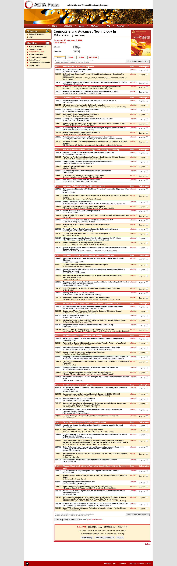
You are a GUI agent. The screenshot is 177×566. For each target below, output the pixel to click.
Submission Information (38, 57)
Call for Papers (34, 65)
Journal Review (34, 60)
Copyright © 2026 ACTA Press (140, 563)
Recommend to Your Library (39, 63)
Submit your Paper (36, 55)
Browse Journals (35, 49)
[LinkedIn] (27, 564)
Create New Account (36, 34)
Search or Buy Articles (37, 46)
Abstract (133, 69)
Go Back (148, 544)
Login (31, 37)
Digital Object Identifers (94, 520)
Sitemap (122, 563)
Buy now (142, 70)
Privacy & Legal (110, 563)
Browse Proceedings (36, 52)
